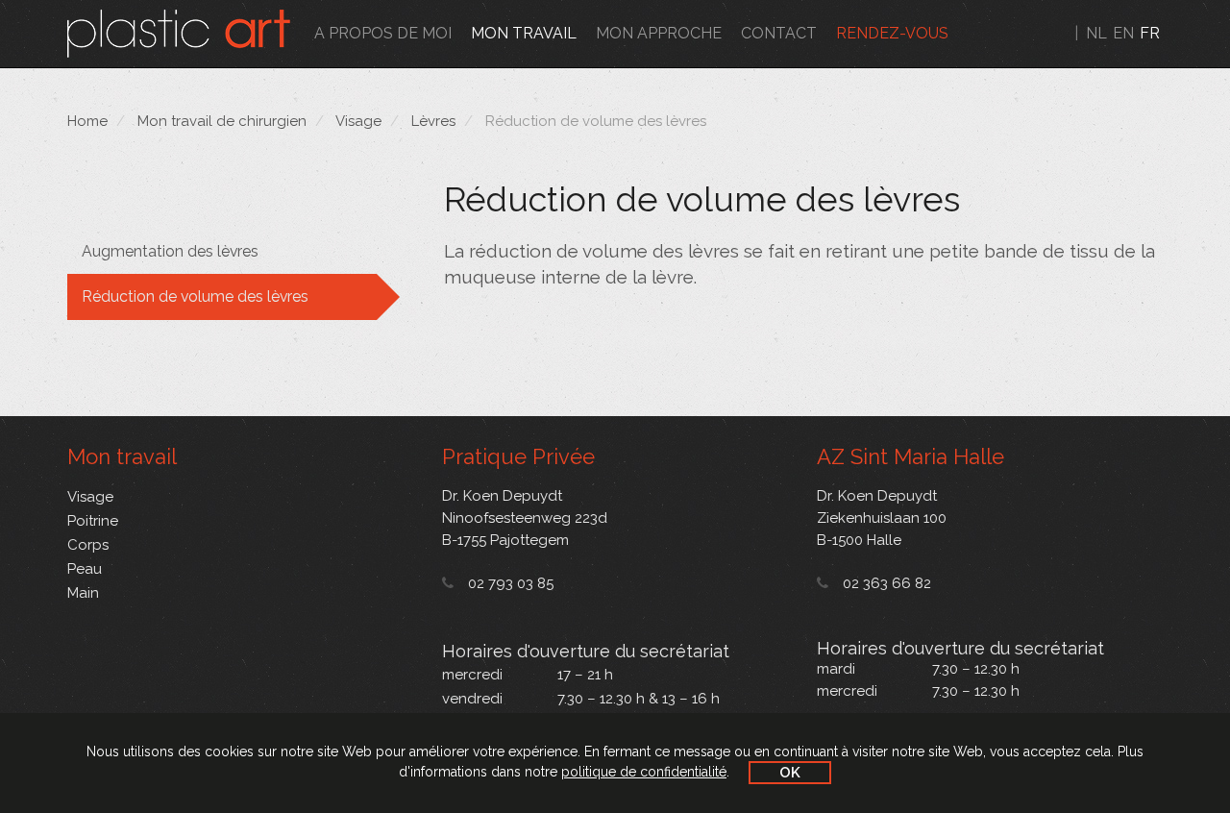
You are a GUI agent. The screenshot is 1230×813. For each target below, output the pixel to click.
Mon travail (524, 33)
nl (1096, 33)
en (1123, 33)
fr (1150, 33)
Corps (88, 545)
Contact (779, 33)
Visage (358, 121)
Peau (84, 569)
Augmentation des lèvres (170, 251)
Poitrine (92, 521)
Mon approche (659, 33)
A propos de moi (383, 33)
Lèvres (433, 121)
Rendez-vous (892, 33)
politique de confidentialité (643, 771)
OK (789, 772)
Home (87, 121)
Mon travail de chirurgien (222, 121)
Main (83, 593)
